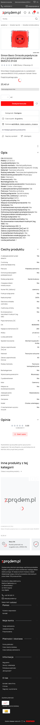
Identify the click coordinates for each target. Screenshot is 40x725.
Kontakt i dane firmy (9, 683)
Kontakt (5, 613)
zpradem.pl (4, 25)
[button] (36, 18)
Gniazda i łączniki (15, 25)
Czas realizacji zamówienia (11, 650)
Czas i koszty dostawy (10, 647)
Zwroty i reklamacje (9, 665)
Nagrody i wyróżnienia (10, 689)
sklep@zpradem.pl (33, 6)
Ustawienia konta (8, 629)
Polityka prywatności (9, 668)
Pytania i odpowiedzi (9, 611)
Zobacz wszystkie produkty (10, 471)
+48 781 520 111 (8, 6)
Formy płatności (8, 644)
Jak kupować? (7, 671)
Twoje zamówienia (8, 626)
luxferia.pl (13, 602)
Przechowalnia (7, 632)
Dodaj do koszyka (19, 103)
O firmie (5, 686)
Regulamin (6, 662)
